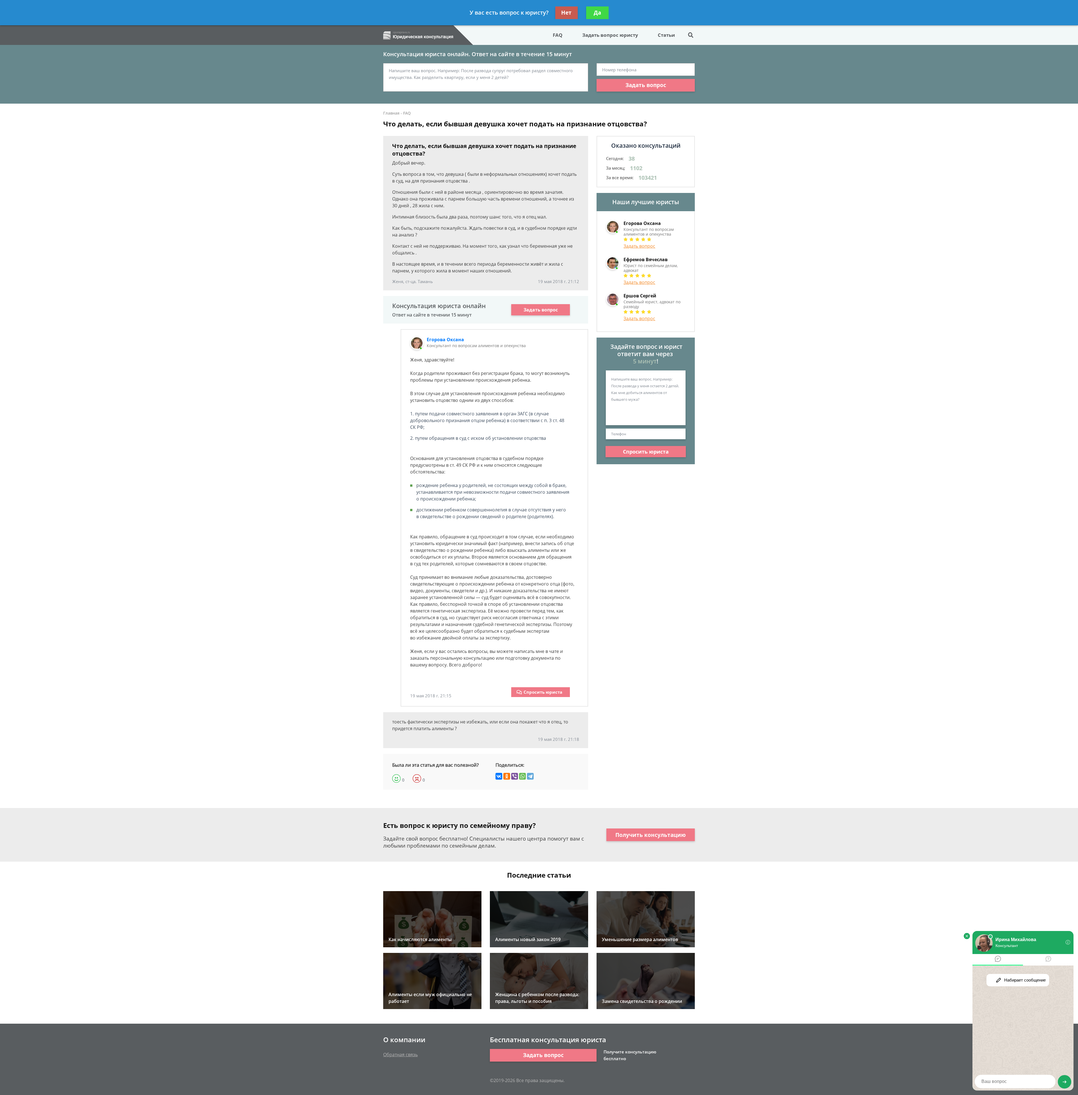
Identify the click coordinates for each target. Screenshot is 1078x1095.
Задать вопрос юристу (610, 35)
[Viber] (514, 776)
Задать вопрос (645, 85)
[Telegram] (530, 776)
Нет (566, 12)
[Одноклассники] (506, 776)
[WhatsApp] (522, 776)
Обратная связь (400, 1054)
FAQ (558, 35)
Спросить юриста (543, 692)
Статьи (666, 35)
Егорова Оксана (445, 339)
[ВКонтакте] (498, 776)
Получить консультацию (650, 835)
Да (597, 12)
